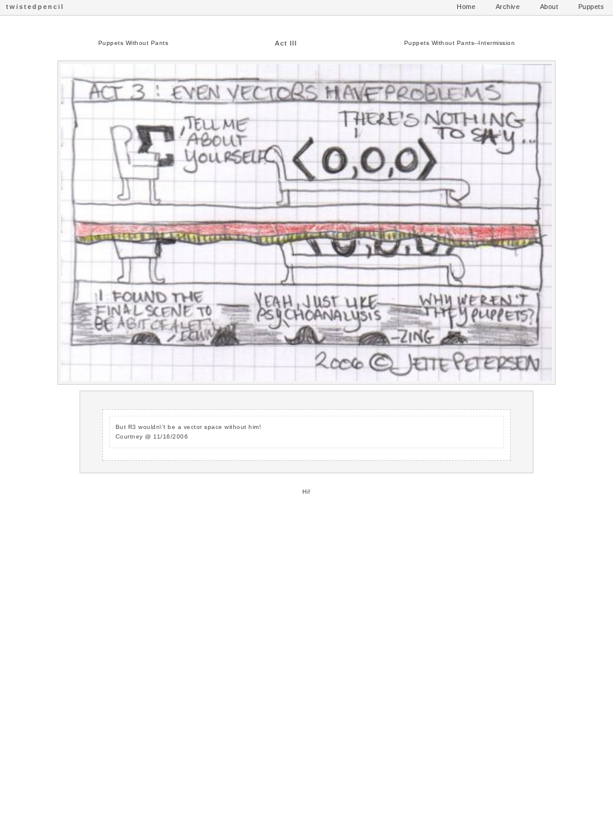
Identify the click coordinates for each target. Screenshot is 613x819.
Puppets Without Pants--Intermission (459, 43)
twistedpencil (35, 6)
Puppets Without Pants (133, 43)
